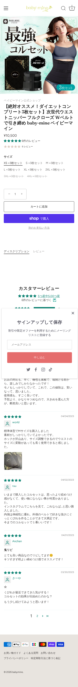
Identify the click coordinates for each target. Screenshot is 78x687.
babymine (17, 672)
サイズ (8, 156)
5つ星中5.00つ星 (49, 296)
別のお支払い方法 (39, 227)
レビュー (38, 251)
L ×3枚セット (12, 169)
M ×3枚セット (55, 163)
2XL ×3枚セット (55, 169)
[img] (12, 416)
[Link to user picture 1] (13, 461)
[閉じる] (73, 313)
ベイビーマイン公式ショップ (22, 100)
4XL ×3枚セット (37, 176)
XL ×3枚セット (33, 169)
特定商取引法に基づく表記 (45, 658)
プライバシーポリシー (16, 658)
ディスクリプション (16, 251)
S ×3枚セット (34, 163)
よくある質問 (30, 652)
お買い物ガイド (12, 652)
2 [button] (37, 616)
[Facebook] (36, 369)
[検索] (63, 9)
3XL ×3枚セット (14, 176)
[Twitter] (28, 369)
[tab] (18, 251)
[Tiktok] (50, 369)
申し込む (39, 357)
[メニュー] (6, 8)
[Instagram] (43, 369)
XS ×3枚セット (13, 163)
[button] (13, 141)
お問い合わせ (48, 652)
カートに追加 (39, 206)
